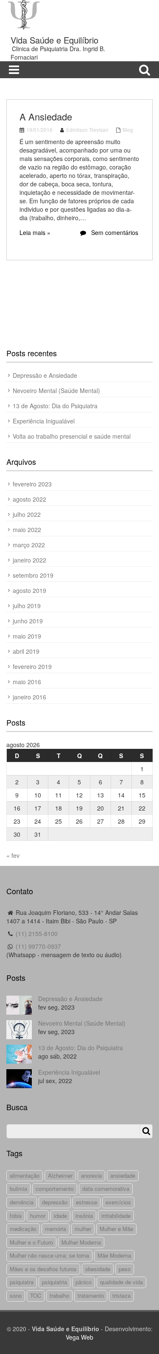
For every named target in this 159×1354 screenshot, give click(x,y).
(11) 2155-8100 (37, 933)
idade (60, 1216)
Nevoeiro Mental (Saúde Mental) (56, 390)
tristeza (121, 1295)
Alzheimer (60, 1175)
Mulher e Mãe (116, 1229)
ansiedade (122, 1175)
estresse (86, 1202)
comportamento (55, 1189)
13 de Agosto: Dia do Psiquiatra (55, 405)
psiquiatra (21, 1282)
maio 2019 (27, 636)
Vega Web (79, 1337)
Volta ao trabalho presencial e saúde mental (72, 436)
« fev (13, 855)
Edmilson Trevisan (87, 129)
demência (21, 1202)
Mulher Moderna (81, 1242)
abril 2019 (26, 651)
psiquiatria (54, 1282)
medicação (23, 1229)
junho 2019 (28, 621)
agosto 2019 (29, 590)
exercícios (118, 1202)
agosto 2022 (29, 499)
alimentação (24, 1175)
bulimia (18, 1189)
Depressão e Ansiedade (45, 375)
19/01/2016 (39, 129)
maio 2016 (27, 681)
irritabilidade (116, 1216)
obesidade (97, 1269)
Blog (128, 129)
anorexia (91, 1175)
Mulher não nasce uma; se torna (49, 1255)
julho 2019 (27, 605)
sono (16, 1295)
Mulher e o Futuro (31, 1242)
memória (55, 1229)
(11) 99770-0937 (38, 946)
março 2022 (29, 545)
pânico (83, 1282)
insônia (84, 1216)
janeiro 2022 (29, 560)
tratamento (91, 1295)
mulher (83, 1229)
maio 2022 (27, 529)
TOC (35, 1295)
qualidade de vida (121, 1282)
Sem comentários (113, 232)
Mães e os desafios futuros (43, 1269)
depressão (54, 1202)
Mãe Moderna (114, 1255)
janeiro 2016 (29, 697)
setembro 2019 (33, 575)
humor (37, 1216)
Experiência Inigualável (44, 421)
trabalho (59, 1295)
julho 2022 (27, 514)
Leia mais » (35, 232)
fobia (16, 1216)
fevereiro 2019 (32, 666)
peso (125, 1269)
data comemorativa (105, 1189)
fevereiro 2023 (32, 484)
